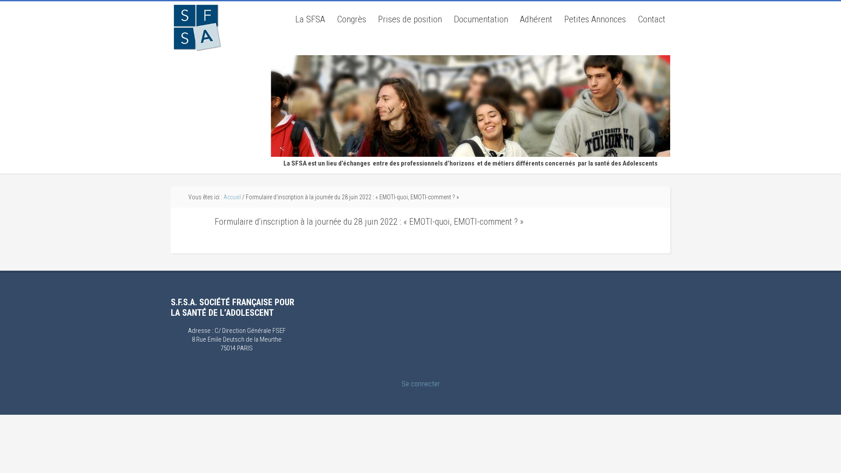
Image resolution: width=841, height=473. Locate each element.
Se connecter (421, 384)
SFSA (196, 27)
